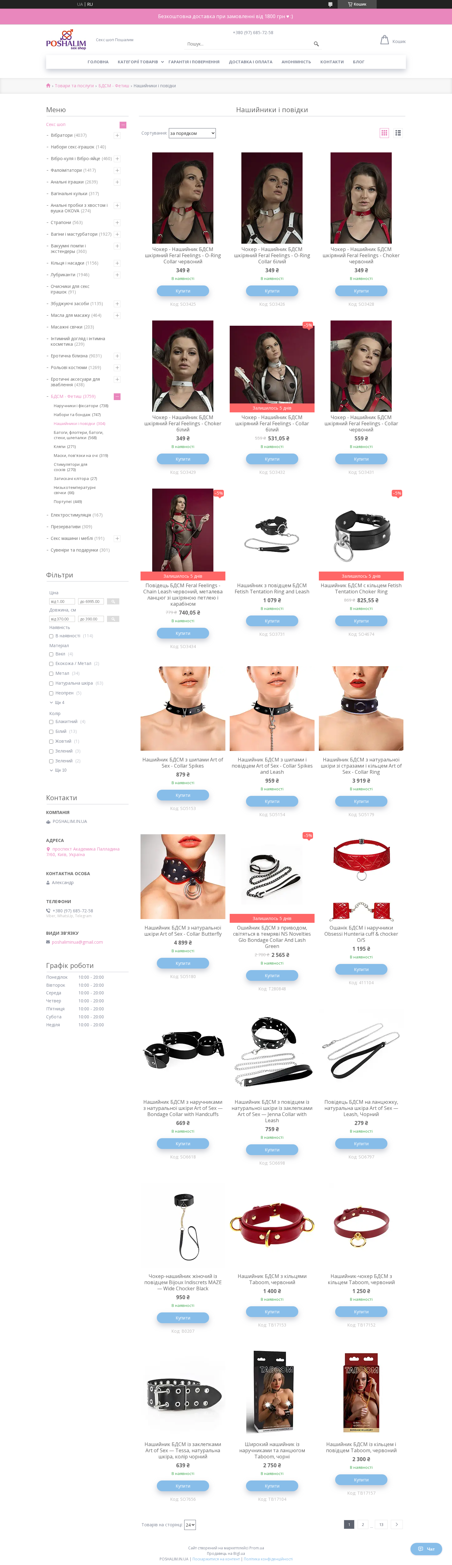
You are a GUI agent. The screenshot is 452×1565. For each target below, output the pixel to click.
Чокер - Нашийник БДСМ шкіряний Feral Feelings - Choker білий (182, 423)
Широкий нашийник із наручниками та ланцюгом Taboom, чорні (272, 1450)
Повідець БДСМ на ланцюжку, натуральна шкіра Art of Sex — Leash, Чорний (361, 1108)
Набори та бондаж (72, 414)
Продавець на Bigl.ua (226, 1553)
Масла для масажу (70, 315)
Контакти (332, 62)
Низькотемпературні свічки (75, 490)
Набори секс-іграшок (72, 147)
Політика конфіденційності (268, 1559)
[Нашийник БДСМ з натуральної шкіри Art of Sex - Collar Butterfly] (183, 877)
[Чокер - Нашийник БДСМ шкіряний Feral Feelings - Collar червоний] (361, 366)
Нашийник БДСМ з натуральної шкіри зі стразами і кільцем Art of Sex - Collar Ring (361, 766)
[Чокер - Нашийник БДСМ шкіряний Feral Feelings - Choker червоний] (361, 198)
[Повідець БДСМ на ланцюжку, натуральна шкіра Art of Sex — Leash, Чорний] (361, 1051)
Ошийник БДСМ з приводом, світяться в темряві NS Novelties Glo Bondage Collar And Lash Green (272, 937)
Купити (183, 291)
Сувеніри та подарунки (74, 550)
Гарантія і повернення (194, 62)
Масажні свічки (66, 327)
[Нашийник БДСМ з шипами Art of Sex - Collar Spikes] (183, 709)
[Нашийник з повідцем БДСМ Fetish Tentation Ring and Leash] (272, 534)
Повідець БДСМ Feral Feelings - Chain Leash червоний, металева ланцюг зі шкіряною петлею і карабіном (183, 594)
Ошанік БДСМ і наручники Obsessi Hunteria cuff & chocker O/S (361, 934)
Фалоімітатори (66, 170)
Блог (359, 62)
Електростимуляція (71, 515)
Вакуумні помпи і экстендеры (68, 248)
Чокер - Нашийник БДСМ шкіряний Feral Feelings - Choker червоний (361, 255)
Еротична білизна (69, 356)
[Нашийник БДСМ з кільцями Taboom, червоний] (272, 1225)
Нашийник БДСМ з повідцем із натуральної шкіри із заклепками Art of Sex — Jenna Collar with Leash (272, 1111)
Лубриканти (63, 274)
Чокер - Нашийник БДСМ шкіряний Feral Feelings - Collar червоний (361, 423)
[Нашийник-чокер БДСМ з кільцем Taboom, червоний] (361, 1225)
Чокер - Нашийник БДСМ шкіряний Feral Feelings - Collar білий (272, 423)
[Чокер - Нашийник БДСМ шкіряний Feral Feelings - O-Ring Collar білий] (272, 198)
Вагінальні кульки (69, 193)
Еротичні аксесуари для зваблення (75, 381)
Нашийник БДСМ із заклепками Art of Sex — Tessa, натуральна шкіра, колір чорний (183, 1450)
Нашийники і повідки (74, 423)
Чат (431, 1549)
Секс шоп (55, 124)
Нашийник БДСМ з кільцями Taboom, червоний (272, 1279)
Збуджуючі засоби (70, 303)
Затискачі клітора (71, 478)
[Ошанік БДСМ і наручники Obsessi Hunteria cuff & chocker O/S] (361, 877)
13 (381, 1524)
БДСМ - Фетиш (113, 85)
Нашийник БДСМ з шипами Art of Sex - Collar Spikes (182, 763)
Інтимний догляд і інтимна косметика (78, 341)
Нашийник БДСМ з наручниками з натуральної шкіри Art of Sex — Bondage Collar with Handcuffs (183, 1108)
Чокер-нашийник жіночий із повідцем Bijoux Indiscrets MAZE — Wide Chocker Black (183, 1282)
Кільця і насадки (67, 263)
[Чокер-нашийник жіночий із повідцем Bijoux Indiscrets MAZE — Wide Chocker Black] (183, 1225)
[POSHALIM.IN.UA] (66, 39)
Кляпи (59, 446)
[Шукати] (316, 44)
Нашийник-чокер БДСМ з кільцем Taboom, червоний (361, 1279)
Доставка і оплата (250, 62)
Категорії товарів (138, 62)
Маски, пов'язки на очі (76, 455)
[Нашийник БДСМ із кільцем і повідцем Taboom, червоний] (361, 1393)
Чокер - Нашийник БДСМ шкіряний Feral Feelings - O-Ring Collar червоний (183, 255)
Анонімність (296, 62)
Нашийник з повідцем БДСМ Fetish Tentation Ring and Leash (272, 588)
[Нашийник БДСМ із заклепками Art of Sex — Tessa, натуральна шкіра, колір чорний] (183, 1393)
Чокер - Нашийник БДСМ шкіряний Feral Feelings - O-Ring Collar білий (272, 255)
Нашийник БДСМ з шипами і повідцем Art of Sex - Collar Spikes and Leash (272, 766)
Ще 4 (59, 702)
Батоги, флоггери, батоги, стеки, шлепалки (78, 435)
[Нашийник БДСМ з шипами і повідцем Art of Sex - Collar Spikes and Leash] (272, 709)
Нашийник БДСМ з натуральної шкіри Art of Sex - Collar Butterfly (183, 931)
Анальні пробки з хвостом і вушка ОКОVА (79, 208)
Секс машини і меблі (72, 538)
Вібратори (62, 135)
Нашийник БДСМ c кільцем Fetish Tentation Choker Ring (361, 588)
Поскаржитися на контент (216, 1559)
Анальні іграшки (67, 182)
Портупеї (63, 501)
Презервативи (66, 526)
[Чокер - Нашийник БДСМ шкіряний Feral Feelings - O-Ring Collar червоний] (183, 198)
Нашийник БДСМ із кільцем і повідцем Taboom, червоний (361, 1447)
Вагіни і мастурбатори (74, 234)
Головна (98, 62)
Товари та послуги (74, 85)
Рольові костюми (69, 367)
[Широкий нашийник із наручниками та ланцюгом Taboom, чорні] (272, 1393)
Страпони (61, 222)
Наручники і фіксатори (76, 405)
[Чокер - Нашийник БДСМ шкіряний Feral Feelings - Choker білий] (183, 366)
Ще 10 (60, 770)
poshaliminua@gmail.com (77, 942)
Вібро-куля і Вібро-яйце (75, 158)
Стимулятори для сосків (70, 467)
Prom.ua (256, 1548)
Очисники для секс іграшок (70, 289)
